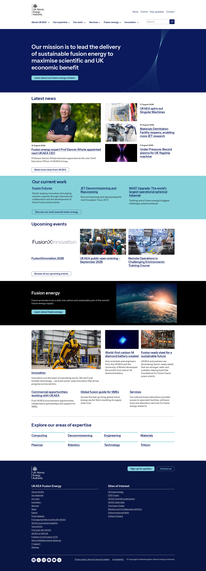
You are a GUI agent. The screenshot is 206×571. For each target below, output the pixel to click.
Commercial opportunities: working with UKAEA (49, 393)
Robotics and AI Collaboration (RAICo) (125, 509)
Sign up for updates (141, 468)
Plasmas (37, 445)
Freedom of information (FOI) (44, 537)
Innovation (38, 373)
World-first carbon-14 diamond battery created (122, 354)
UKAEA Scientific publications (121, 499)
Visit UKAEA (37, 526)
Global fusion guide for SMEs (100, 392)
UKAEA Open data (116, 502)
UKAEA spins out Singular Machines (152, 110)
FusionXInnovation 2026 (47, 258)
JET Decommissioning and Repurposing (98, 190)
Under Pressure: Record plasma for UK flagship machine (156, 153)
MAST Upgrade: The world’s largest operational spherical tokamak (148, 192)
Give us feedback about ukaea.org (46, 540)
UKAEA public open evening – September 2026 (100, 260)
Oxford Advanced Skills (118, 512)
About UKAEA (37, 492)
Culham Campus (115, 516)
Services (135, 392)
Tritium (145, 445)
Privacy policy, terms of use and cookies (92, 559)
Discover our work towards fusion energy (56, 212)
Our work (35, 499)
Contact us (166, 468)
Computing (39, 435)
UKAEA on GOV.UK (39, 533)
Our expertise (37, 495)
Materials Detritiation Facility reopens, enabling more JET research (157, 132)
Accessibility (118, 559)
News (136, 11)
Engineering (112, 435)
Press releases (38, 516)
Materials (147, 435)
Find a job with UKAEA (41, 530)
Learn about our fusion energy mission (55, 78)
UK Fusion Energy (116, 492)
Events (144, 11)
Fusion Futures (42, 188)
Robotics (74, 445)
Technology (112, 445)
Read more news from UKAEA (50, 169)
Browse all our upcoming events (51, 273)
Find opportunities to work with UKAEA (48, 519)
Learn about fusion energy (48, 312)
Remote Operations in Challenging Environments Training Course (146, 262)
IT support (35, 544)
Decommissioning (80, 435)
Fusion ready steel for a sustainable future (156, 354)
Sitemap (35, 547)
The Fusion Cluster (116, 505)
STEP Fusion (113, 495)
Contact (170, 11)
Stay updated (157, 11)
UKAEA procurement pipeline (44, 523)
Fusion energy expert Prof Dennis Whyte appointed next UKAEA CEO (66, 151)
